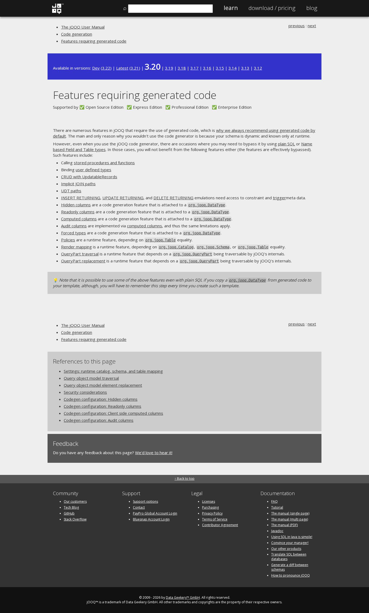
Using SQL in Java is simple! (291, 537)
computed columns (144, 225)
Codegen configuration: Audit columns (98, 420)
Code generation (76, 34)
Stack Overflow (75, 519)
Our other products (286, 548)
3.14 (233, 68)
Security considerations (85, 392)
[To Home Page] (58, 12)
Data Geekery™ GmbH (183, 597)
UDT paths (71, 190)
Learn (231, 8)
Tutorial (277, 507)
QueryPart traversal (80, 253)
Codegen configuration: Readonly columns (102, 406)
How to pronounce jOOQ (290, 575)
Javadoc (277, 531)
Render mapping (76, 246)
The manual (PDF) (284, 525)
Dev (96, 68)
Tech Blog (71, 507)
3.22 (106, 68)
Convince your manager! (289, 542)
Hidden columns (76, 204)
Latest (122, 68)
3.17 (194, 68)
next (312, 25)
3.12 (258, 68)
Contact (139, 507)
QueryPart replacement (83, 260)
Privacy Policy (212, 513)
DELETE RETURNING (173, 197)
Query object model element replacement (103, 385)
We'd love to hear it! (153, 452)
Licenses (208, 501)
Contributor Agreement (220, 525)
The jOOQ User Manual (83, 27)
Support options (145, 501)
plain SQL (286, 143)
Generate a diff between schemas (289, 567)
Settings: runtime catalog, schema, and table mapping (113, 371)
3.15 (220, 68)
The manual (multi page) (289, 519)
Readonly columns (78, 211)
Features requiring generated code (93, 41)
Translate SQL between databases (288, 556)
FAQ (274, 501)
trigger (279, 197)
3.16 (207, 68)
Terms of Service (214, 519)
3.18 (182, 68)
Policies (68, 239)
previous (297, 25)
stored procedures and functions (104, 162)
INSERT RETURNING (80, 197)
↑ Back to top (184, 478)
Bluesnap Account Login (151, 519)
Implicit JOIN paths (78, 183)
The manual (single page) (290, 513)
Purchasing (210, 507)
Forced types (73, 232)
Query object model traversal (91, 378)
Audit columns (74, 225)
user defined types (93, 169)
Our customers (75, 501)
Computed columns (79, 218)
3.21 (135, 68)
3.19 (169, 68)
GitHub (69, 513)
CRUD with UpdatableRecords (89, 176)
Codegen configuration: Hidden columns (100, 399)
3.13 (245, 68)
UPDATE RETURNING (122, 197)
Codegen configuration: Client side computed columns (113, 413)
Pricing (272, 8)
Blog (311, 8)
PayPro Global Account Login (155, 513)
